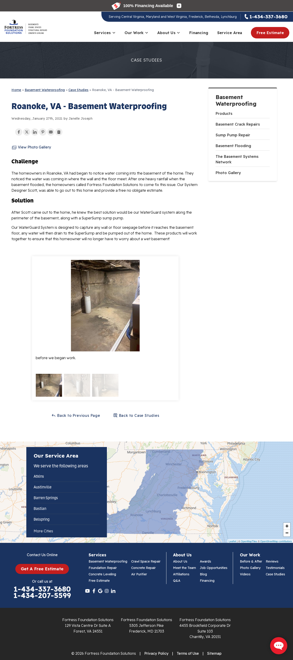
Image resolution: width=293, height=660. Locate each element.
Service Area (229, 32)
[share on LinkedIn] (34, 132)
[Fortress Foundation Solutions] (26, 26)
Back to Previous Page (78, 415)
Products (224, 113)
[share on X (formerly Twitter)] (26, 132)
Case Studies (275, 574)
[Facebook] (94, 591)
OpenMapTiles (249, 541)
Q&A (176, 581)
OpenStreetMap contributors (276, 541)
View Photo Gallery (34, 147)
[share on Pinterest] (42, 132)
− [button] (286, 533)
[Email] (50, 132)
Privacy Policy (156, 653)
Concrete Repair (143, 568)
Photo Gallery (228, 172)
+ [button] (286, 526)
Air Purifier (139, 574)
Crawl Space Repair (145, 561)
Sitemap (214, 653)
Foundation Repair (103, 568)
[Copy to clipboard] (58, 132)
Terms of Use (188, 653)
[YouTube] (87, 591)
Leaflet (232, 541)
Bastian (40, 508)
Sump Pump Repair (233, 135)
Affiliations (181, 574)
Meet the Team (184, 568)
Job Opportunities (213, 568)
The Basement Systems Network (237, 159)
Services (102, 32)
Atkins (39, 476)
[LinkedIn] (113, 591)
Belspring (41, 519)
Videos (245, 574)
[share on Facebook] (18, 132)
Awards (205, 561)
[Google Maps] (100, 591)
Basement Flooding (233, 145)
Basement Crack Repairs (238, 124)
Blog (203, 574)
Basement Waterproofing (236, 100)
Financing (198, 32)
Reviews (272, 561)
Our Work (134, 32)
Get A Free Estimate (42, 568)
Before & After (251, 561)
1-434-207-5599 (42, 595)
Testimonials (275, 568)
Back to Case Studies (138, 415)
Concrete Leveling (102, 574)
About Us (166, 32)
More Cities (43, 531)
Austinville (43, 487)
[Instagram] (106, 591)
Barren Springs (46, 498)
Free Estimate (270, 32)
